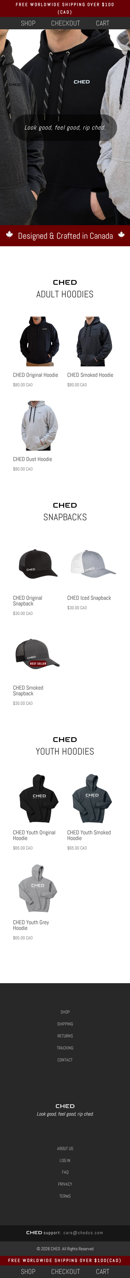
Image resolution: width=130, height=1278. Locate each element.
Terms (65, 1196)
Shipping (65, 1024)
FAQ (65, 1172)
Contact (65, 1060)
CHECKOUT (65, 23)
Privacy (65, 1184)
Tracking (65, 1048)
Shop (65, 1012)
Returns (65, 1036)
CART (102, 23)
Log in (65, 1160)
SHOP (28, 23)
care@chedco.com (83, 1232)
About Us (65, 1148)
